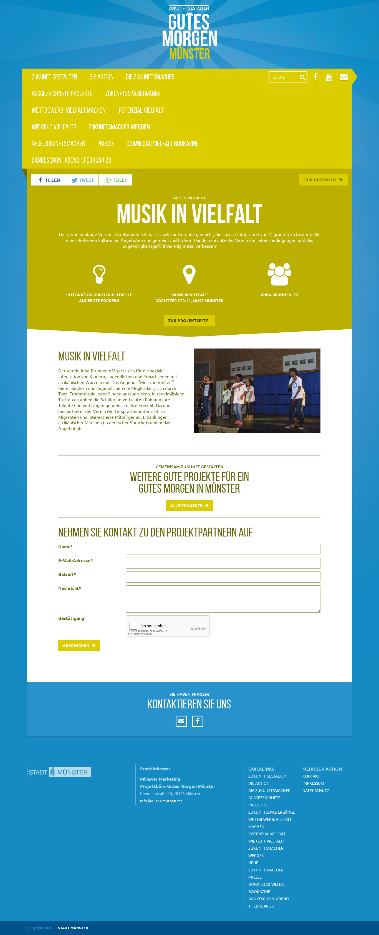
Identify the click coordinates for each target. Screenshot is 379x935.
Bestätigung (71, 618)
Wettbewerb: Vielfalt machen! (69, 110)
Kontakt (311, 775)
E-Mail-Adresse (75, 560)
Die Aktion (101, 77)
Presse (105, 143)
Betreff (67, 574)
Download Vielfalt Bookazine (163, 143)
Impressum (313, 783)
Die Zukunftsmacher (150, 77)
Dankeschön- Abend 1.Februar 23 (71, 160)
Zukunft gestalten (54, 77)
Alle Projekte (186, 505)
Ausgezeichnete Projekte (62, 93)
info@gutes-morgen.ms (161, 800)
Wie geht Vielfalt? (54, 127)
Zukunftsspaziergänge (132, 93)
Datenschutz (315, 790)
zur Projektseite (188, 320)
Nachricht (69, 588)
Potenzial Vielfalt (141, 110)
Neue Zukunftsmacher (58, 143)
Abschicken (76, 645)
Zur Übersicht (320, 179)
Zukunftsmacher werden (119, 127)
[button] (48, 180)
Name (65, 546)
